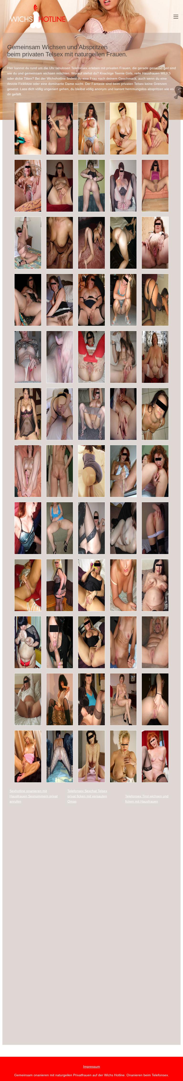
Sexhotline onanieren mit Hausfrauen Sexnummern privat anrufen (34, 796)
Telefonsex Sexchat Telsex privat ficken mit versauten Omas (87, 796)
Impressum (91, 1066)
